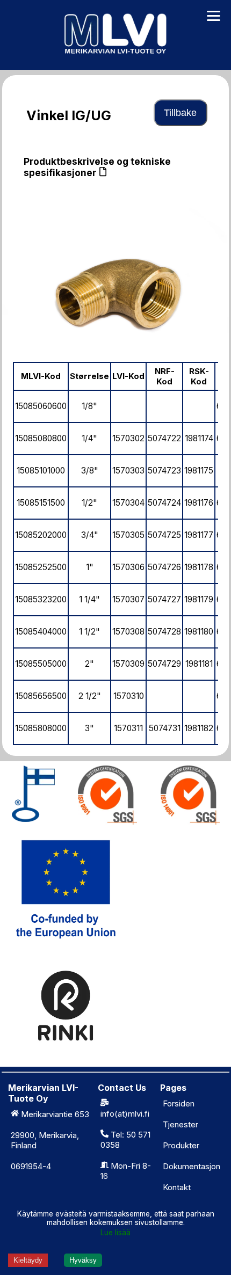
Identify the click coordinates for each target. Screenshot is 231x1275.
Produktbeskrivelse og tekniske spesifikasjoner (97, 167)
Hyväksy (83, 1260)
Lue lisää (115, 1232)
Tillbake (180, 112)
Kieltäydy (27, 1260)
